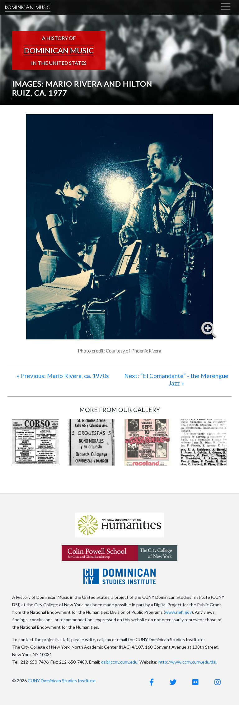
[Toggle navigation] (225, 6)
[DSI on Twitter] (173, 682)
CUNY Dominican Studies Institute (62, 680)
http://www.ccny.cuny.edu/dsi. (187, 662)
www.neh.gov (178, 612)
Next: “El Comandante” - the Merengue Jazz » (176, 379)
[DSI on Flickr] (195, 682)
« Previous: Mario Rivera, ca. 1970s (63, 375)
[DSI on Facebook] (151, 682)
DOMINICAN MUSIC (27, 7)
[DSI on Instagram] (217, 682)
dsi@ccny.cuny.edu (119, 662)
